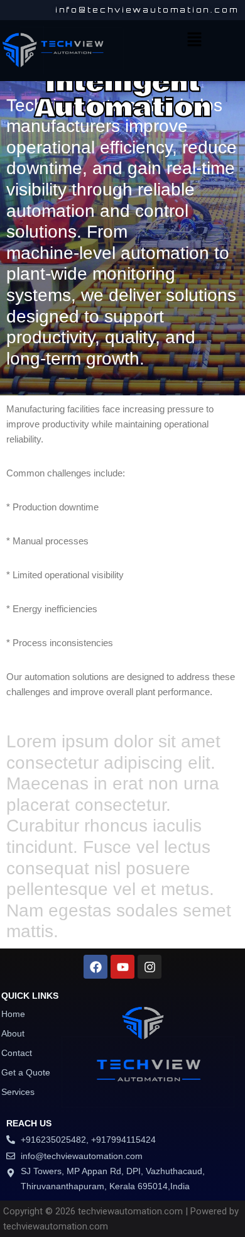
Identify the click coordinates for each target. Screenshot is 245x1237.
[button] (194, 40)
